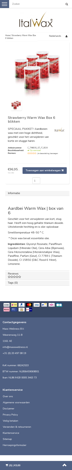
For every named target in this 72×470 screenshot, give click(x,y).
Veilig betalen (10, 420)
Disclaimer (8, 408)
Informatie (14, 193)
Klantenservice (11, 433)
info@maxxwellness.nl (15, 347)
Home (7, 35)
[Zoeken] (66, 5)
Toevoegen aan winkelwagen (43, 170)
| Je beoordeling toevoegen (47, 153)
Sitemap (7, 439)
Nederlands (55, 36)
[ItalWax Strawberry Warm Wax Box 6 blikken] (16, 105)
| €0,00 (14, 465)
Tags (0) (13, 283)
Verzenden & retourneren (17, 427)
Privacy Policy (10, 414)
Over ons (8, 396)
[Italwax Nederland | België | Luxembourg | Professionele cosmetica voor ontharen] (36, 18)
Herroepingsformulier (14, 445)
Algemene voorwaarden (16, 402)
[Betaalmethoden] (36, 307)
